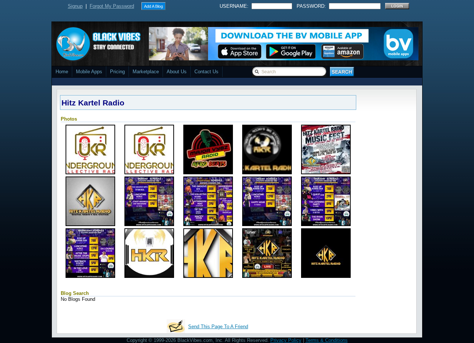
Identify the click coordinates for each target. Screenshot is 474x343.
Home (62, 71)
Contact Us (206, 71)
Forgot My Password (112, 6)
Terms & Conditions (327, 340)
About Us (177, 71)
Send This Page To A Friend (218, 326)
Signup (75, 6)
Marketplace (146, 71)
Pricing (117, 71)
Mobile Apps (89, 71)
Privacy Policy (285, 340)
